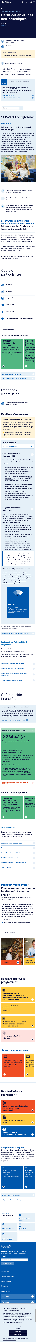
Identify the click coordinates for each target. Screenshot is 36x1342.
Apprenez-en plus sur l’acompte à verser (13, 720)
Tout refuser (18, 1331)
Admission (4, 9)
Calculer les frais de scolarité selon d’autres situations (15, 783)
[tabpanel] (18, 352)
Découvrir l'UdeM (6, 1291)
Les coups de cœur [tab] (9, 329)
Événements (4, 1286)
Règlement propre (26, 577)
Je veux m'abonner (7, 1263)
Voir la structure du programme (11, 374)
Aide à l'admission (6, 1281)
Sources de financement (9, 848)
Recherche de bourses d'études (11, 853)
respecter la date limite (22, 554)
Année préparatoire (25, 495)
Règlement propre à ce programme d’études (15, 633)
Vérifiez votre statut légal (10, 765)
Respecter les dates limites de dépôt (12, 668)
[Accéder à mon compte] (27, 2)
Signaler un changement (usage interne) (14, 1200)
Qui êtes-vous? (5, 1271)
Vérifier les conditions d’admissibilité (12, 663)
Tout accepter (18, 1334)
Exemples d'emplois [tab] (9, 932)
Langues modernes (8, 95)
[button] (34, 2)
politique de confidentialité (16, 1338)
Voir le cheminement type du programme (14, 378)
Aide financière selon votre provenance (13, 862)
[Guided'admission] (18, 1246)
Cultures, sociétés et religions (11, 98)
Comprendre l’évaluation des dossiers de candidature (14, 674)
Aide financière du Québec (9, 858)
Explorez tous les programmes (11, 1195)
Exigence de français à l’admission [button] (11, 508)
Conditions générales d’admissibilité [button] (11, 454)
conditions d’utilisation (9, 1340)
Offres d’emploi (6, 867)
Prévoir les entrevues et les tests (11, 680)
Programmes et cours (7, 1276)
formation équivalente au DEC (18, 473)
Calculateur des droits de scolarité (12, 843)
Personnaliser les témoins (19, 1327)
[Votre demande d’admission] (31, 2)
